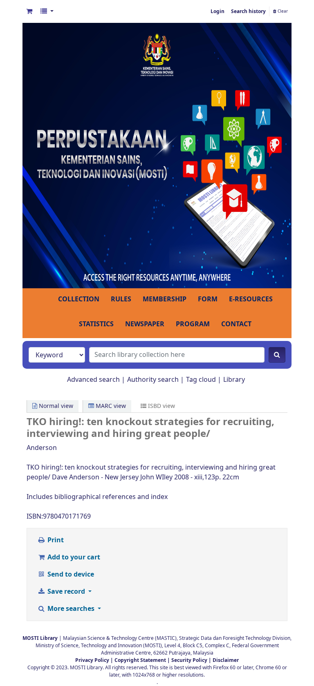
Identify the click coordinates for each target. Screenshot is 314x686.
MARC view (110, 406)
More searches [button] (71, 609)
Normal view (55, 406)
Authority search (153, 380)
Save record (66, 592)
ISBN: (35, 516)
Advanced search (93, 380)
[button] (29, 11)
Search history (248, 11)
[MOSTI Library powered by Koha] (157, 155)
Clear (282, 11)
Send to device (70, 574)
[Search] (277, 355)
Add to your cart (73, 557)
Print (55, 540)
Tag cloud (201, 380)
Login (217, 11)
